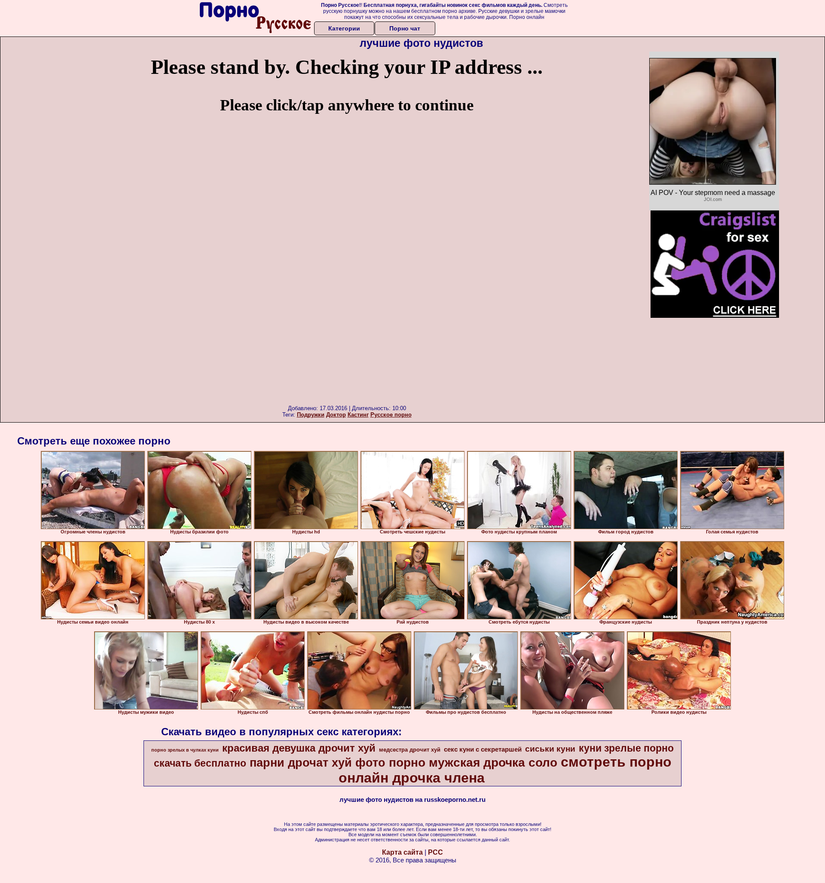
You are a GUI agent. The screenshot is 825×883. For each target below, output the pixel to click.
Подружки (310, 414)
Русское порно (391, 414)
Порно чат (404, 28)
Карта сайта (402, 852)
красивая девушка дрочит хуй (299, 748)
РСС (435, 852)
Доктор (336, 414)
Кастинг (358, 414)
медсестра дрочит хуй (409, 749)
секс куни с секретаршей (483, 749)
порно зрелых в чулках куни (185, 749)
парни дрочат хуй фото (317, 762)
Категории (344, 28)
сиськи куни (550, 748)
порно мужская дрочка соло (473, 762)
